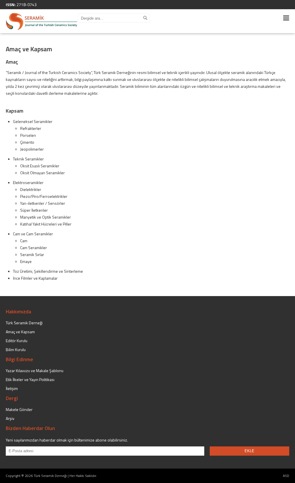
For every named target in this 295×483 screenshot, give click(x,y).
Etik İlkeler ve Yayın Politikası (30, 379)
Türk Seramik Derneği (24, 323)
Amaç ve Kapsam (20, 332)
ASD (286, 475)
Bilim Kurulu (16, 349)
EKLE (249, 451)
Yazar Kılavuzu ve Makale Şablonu (34, 371)
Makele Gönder (19, 409)
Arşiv (10, 418)
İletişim (12, 388)
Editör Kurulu (16, 341)
